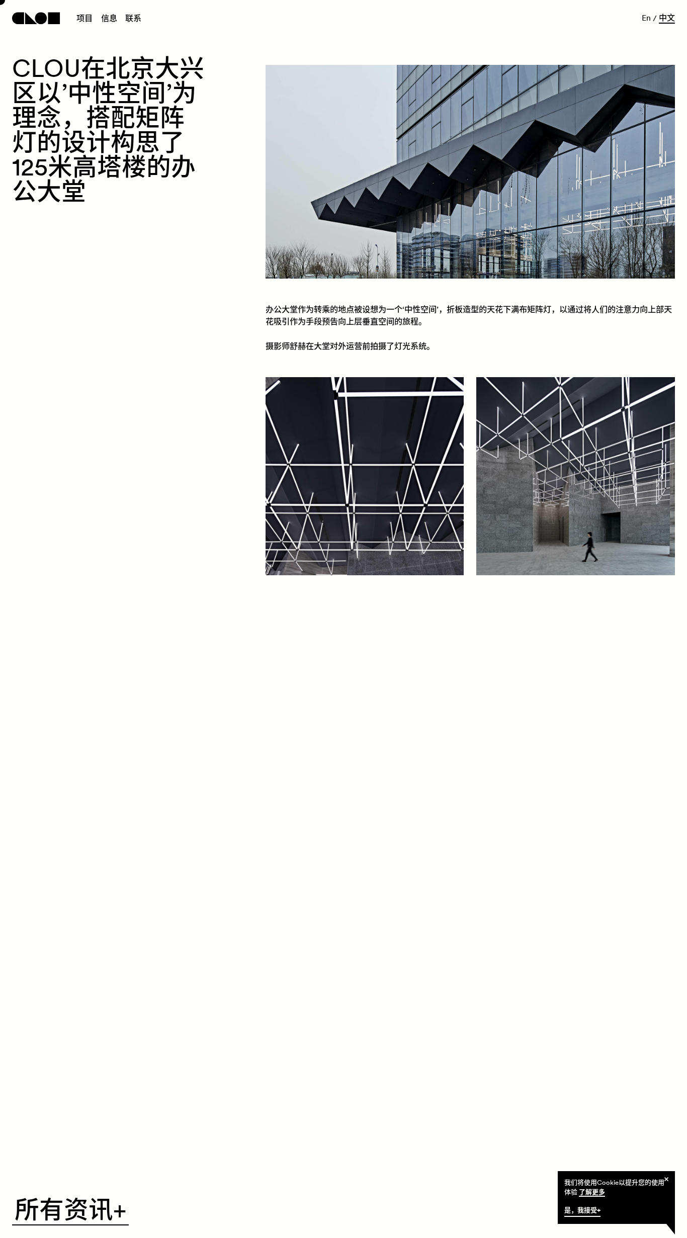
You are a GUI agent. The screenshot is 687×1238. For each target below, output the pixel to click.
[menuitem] (84, 19)
